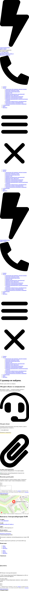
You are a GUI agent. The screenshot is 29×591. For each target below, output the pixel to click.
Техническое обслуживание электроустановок (16, 89)
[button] (14, 138)
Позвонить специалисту (5, 432)
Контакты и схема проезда (6, 563)
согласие (19, 490)
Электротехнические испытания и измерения (15, 103)
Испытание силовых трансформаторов (14, 102)
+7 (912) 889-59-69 (4, 52)
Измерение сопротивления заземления (14, 96)
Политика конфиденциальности (7, 568)
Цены (4, 106)
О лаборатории (6, 105)
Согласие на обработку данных (7, 570)
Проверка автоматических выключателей (14, 94)
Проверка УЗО (8, 92)
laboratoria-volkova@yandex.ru (7, 53)
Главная (4, 86)
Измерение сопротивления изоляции (13, 97)
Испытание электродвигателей (12, 91)
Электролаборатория (5, 47)
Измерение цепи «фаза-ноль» (12, 95)
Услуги (4, 88)
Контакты (5, 107)
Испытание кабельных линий (12, 90)
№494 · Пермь (3, 48)
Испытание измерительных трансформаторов (15, 101)
